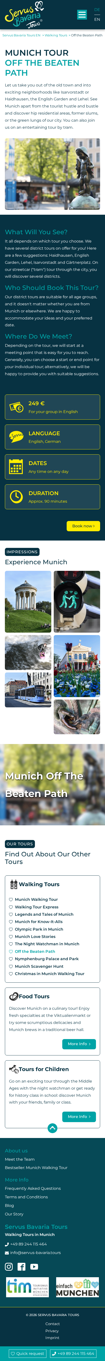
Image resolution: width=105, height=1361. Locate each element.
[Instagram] (9, 1267)
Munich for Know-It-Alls (39, 921)
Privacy (52, 1331)
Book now (82, 526)
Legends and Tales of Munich (44, 914)
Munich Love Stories (35, 936)
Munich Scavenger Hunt (39, 966)
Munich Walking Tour (36, 899)
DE (97, 9)
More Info (78, 1044)
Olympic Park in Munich (39, 929)
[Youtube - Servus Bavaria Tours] (34, 1267)
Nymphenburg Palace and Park (47, 959)
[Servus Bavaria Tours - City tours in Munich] (24, 14)
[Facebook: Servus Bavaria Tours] (21, 1267)
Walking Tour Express (36, 907)
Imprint (52, 1337)
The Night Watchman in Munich (47, 944)
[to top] (52, 1128)
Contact (52, 1323)
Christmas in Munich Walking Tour (49, 973)
